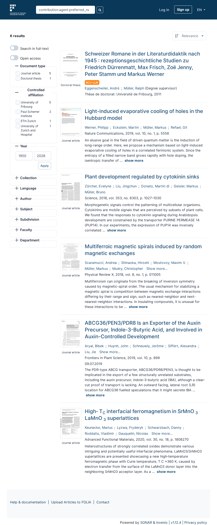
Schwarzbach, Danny (164, 427)
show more (134, 160)
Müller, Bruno (95, 192)
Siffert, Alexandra (182, 346)
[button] (30, 66)
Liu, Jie (90, 352)
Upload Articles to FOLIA (71, 502)
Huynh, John (118, 346)
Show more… (156, 268)
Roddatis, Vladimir (99, 433)
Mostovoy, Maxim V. (169, 262)
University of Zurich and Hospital (29, 130)
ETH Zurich (28, 121)
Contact (102, 502)
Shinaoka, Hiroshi (135, 262)
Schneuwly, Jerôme (148, 346)
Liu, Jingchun (126, 186)
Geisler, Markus (186, 186)
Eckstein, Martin (126, 127)
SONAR (146, 522)
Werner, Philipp (96, 127)
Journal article (30, 73)
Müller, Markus (154, 127)
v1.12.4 (176, 522)
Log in (164, 10)
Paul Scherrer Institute (30, 114)
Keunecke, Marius (99, 427)
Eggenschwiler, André (102, 88)
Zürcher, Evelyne (98, 186)
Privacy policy (195, 522)
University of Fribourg (29, 104)
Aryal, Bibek (94, 346)
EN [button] (200, 10)
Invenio (162, 522)
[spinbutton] (24, 155)
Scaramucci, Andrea (101, 262)
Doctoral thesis (31, 78)
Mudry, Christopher (127, 268)
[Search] (100, 10)
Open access (30, 58)
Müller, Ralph (134, 88)
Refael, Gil (179, 127)
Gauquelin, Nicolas (133, 433)
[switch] (14, 47)
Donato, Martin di (155, 186)
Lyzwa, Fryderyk (130, 427)
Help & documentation (28, 502)
